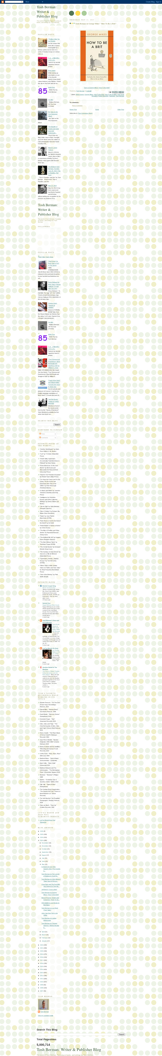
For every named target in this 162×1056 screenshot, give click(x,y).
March (44, 935)
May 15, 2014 (52, 185)
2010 (42, 982)
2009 (42, 985)
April (43, 932)
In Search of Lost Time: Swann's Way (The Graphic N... (51, 869)
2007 (42, 991)
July (43, 858)
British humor (80, 94)
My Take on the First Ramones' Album (53, 114)
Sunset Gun (46, 603)
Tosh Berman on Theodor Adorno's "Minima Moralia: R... (50, 925)
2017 (42, 960)
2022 (42, 945)
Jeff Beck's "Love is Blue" (49, 889)
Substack (112, 96)
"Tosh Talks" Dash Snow (45, 257)
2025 (42, 834)
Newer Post (73, 109)
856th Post (51, 87)
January (44, 941)
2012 (42, 975)
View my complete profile (45, 1015)
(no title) (50, 99)
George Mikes (89, 94)
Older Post (120, 109)
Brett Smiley (52, 70)
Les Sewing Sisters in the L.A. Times (56, 651)
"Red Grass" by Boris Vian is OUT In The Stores (53, 263)
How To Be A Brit (99, 94)
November (45, 846)
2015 (42, 966)
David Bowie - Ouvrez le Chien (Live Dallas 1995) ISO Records (56, 628)
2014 (42, 969)
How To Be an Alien (111, 94)
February (45, 938)
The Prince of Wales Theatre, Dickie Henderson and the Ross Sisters (51, 673)
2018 (42, 957)
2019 (42, 954)
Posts (43, 434)
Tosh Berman (120, 96)
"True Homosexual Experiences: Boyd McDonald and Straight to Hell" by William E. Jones (54, 363)
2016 (42, 963)
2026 (42, 831)
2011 (42, 978)
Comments (44, 437)
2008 (42, 988)
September (45, 852)
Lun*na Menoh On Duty (50, 648)
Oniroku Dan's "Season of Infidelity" (52, 305)
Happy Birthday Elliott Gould (51, 605)
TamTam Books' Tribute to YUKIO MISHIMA (53, 401)
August (44, 855)
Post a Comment (77, 105)
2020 (42, 951)
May (43, 864)
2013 (42, 972)
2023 (42, 840)
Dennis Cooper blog (49, 586)
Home (97, 109)
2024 (42, 837)
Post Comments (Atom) (85, 113)
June (43, 861)
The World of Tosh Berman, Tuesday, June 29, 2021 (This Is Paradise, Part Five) (54, 171)
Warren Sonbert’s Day (49, 587)
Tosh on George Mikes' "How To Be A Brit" (97, 87)
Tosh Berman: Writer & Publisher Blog (47, 12)
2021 (42, 948)
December (45, 843)
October (44, 849)
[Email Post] (110, 92)
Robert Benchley (103, 96)
